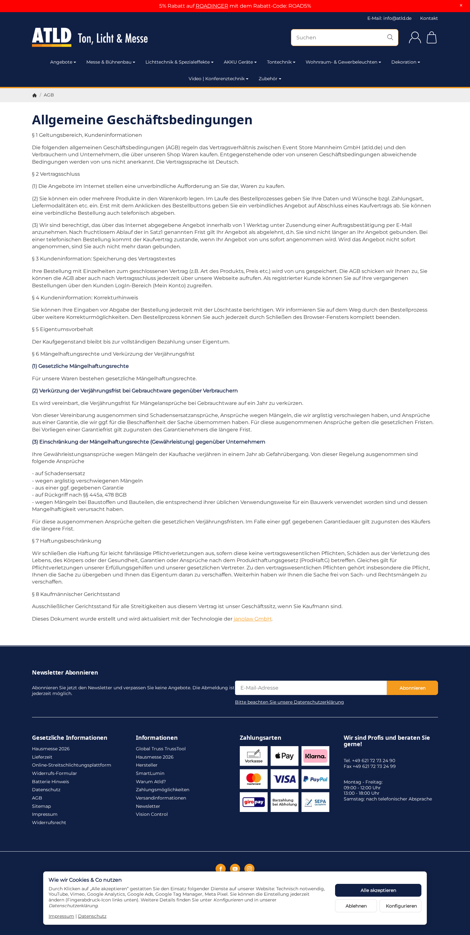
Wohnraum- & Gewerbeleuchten (341, 62)
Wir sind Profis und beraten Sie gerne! (387, 741)
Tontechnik (279, 62)
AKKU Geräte (238, 62)
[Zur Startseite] (93, 37)
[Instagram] (249, 869)
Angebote (61, 62)
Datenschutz (92, 916)
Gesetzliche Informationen (69, 738)
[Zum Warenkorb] (431, 37)
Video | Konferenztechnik (217, 78)
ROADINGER (212, 6)
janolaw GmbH (252, 619)
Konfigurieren (401, 905)
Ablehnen (356, 905)
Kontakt (429, 18)
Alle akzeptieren (378, 890)
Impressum (61, 916)
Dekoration (403, 62)
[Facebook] (220, 869)
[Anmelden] (415, 37)
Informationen (156, 738)
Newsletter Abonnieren (65, 672)
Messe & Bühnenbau (108, 62)
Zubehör (268, 78)
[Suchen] (390, 37)
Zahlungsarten (260, 738)
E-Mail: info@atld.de (389, 18)
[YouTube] (235, 869)
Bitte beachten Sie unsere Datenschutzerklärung (289, 702)
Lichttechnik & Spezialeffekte (177, 62)
